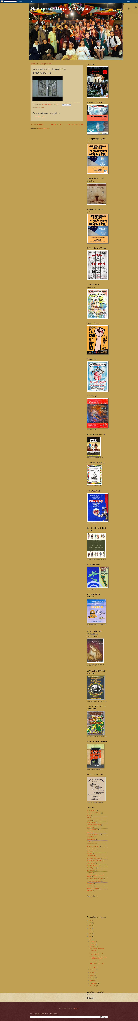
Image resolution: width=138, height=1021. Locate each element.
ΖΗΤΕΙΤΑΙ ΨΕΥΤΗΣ (92, 844)
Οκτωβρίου (93, 946)
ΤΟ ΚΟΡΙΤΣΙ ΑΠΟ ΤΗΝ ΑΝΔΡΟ (95, 879)
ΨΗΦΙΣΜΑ (90, 890)
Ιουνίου (92, 975)
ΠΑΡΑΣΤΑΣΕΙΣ (91, 870)
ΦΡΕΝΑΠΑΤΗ (40, 107)
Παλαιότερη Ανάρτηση (75, 124)
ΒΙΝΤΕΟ (89, 817)
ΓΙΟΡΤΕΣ (89, 820)
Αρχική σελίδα (56, 124)
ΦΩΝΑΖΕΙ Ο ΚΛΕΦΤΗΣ (93, 888)
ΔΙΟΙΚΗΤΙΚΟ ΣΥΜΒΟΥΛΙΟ (94, 825)
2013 (90, 933)
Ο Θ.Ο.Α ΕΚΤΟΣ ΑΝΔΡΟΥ (93, 858)
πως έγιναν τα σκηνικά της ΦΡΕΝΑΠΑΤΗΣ (96, 953)
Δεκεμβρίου (93, 941)
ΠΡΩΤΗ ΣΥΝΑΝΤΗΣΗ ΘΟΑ (97, 963)
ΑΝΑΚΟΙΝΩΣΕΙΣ (91, 810)
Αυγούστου (93, 969)
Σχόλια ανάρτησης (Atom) (43, 128)
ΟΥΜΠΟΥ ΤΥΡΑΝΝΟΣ (93, 865)
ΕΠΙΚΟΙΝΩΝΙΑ (91, 836)
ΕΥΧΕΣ (89, 841)
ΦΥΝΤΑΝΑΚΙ (90, 886)
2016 (90, 925)
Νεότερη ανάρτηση (37, 124)
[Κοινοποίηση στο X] (66, 105)
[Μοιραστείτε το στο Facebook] (68, 105)
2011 (90, 939)
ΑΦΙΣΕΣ (89, 815)
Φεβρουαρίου (93, 983)
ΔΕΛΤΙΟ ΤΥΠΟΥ (91, 822)
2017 (90, 923)
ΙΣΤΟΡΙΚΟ (89, 851)
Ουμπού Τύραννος (91, 868)
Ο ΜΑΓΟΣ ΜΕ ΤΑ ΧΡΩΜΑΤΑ (94, 860)
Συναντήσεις (90, 872)
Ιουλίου (92, 972)
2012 (90, 936)
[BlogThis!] (65, 105)
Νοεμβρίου (93, 944)
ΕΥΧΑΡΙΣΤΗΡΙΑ (91, 839)
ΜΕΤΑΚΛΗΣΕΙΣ (91, 856)
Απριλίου (92, 978)
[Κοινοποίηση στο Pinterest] (70, 105)
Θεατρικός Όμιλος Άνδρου (60, 8)
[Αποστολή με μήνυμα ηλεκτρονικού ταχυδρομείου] (63, 105)
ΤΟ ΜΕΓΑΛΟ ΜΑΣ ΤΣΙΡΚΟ (94, 881)
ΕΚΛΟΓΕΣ (89, 832)
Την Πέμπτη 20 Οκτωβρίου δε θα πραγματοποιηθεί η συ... (98, 957)
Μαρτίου (92, 980)
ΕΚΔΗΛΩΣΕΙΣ (90, 827)
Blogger (76, 1008)
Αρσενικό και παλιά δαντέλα (94, 813)
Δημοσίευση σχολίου (40, 116)
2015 (90, 928)
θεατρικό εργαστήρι (92, 848)
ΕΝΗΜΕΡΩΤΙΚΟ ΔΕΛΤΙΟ (93, 834)
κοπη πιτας (89, 853)
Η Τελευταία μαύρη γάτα (93, 846)
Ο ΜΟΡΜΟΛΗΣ (91, 863)
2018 (90, 920)
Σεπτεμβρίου (93, 967)
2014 (90, 931)
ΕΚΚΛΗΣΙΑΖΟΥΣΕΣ (92, 829)
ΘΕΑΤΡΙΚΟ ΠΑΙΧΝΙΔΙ (95, 961)
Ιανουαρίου (93, 986)
